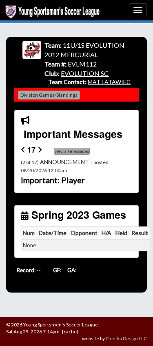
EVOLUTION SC (85, 73)
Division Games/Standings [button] (49, 95)
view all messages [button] (72, 151)
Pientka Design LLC (126, 338)
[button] (29, 172)
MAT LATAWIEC (109, 81)
